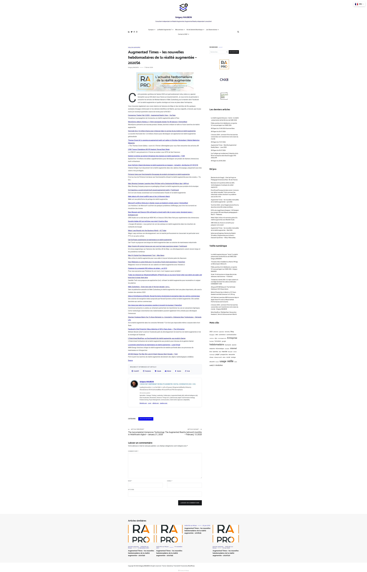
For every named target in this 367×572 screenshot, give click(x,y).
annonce (215, 331)
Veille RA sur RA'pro (134, 47)
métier (235, 351)
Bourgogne (211, 334)
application (221, 331)
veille (230, 361)
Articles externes (133, 546)
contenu (211, 338)
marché (224, 351)
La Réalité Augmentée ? (164, 29)
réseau (211, 357)
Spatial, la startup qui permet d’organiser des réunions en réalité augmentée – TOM (156, 156)
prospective (224, 354)
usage (223, 361)
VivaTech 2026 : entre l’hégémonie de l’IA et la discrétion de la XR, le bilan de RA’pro (225, 206)
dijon (216, 338)
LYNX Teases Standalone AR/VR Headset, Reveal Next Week (149, 149)
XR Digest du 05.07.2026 (218, 150)
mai (220, 351)
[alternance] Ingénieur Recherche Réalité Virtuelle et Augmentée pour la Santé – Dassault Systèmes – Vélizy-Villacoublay (223, 235)
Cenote (169, 566)
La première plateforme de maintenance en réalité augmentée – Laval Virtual (154, 345)
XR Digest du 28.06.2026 (218, 161)
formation (218, 341)
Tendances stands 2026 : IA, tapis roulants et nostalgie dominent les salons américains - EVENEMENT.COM (224, 282)
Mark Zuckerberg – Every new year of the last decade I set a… (149, 287)
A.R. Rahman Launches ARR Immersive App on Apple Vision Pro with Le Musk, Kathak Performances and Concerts (225, 299)
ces (216, 334)
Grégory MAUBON (183, 17)
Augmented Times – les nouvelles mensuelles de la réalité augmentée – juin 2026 (225, 201)
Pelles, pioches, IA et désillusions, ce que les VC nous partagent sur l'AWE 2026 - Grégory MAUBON (224, 269)
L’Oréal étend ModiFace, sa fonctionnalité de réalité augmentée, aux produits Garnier (157, 338)
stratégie (233, 357)
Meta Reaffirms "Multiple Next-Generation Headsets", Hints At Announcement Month (224, 313)
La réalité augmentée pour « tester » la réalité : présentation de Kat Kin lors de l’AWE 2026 (225, 119)
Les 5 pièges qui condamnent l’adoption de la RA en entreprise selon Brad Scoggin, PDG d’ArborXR (224, 155)
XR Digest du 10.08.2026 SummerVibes (223, 128)
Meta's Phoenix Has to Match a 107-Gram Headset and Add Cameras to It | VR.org (223, 293)
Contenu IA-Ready (184, 570)
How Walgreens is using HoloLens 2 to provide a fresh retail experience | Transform (156, 262)
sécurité (212, 361)
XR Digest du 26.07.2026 (218, 131)
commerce (222, 334)
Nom (130, 481)
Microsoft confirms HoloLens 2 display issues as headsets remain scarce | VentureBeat (158, 203)
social (228, 357)
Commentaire (133, 451)
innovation (227, 348)
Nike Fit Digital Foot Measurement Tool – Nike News (146, 255)
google (224, 341)
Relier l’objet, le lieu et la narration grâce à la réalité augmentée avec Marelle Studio (224, 218)
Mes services (179, 29)
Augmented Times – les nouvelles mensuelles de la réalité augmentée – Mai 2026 (225, 229)
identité (234, 345)
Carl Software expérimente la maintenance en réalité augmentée (150, 240)
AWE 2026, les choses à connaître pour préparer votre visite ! (222, 224)
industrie (212, 348)
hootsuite (228, 345)
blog (232, 331)
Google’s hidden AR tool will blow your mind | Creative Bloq (148, 221)
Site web (131, 489)
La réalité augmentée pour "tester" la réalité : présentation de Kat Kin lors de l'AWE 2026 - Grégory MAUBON (224, 256)
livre (210, 351)
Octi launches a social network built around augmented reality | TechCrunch (153, 190)
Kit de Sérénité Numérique (195, 29)
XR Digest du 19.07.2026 (218, 142)
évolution (219, 365)
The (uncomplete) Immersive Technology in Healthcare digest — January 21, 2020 (146, 432)
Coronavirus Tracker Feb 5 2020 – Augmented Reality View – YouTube (151, 115)
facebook (211, 341)
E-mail (169, 481)
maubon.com (163, 403)
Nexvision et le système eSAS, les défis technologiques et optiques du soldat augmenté (222, 185)
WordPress (191, 566)
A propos (151, 29)
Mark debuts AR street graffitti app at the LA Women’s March (149, 196)
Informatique (220, 348)
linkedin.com (143, 403)
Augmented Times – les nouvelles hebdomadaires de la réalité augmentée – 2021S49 (141, 553)
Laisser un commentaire (190, 503)
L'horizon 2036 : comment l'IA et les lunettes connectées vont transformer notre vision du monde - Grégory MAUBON (224, 307)
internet (233, 348)
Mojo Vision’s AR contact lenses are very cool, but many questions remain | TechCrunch (157, 246)
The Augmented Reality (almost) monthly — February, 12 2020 (183, 432)
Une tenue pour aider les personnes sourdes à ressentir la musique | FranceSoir (155, 305)
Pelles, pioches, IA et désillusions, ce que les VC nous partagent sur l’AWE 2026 (224, 124)
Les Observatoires (211, 29)
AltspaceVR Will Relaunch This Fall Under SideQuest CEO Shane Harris (223, 288)
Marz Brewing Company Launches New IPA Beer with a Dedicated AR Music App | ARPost (158, 183)
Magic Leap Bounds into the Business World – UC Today (147, 230)
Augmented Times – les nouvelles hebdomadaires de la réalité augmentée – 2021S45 (169, 553)
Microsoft (230, 351)
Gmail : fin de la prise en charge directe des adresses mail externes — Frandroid (224, 275)
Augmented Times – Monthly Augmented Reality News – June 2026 (223, 146)
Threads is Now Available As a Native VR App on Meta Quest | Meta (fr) (224, 263)
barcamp (227, 331)
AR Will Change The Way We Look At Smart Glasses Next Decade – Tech (153, 354)
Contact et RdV (182, 34)
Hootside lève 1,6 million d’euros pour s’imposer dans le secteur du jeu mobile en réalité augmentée (162, 131)
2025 (211, 331)
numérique (212, 354)
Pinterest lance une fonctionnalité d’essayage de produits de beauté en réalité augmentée (159, 174)
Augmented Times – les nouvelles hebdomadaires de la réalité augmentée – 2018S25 (197, 531)
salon (224, 357)
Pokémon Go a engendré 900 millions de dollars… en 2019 (147, 268)
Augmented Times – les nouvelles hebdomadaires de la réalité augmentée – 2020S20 (226, 553)
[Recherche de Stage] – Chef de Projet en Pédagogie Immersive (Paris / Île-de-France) (224, 178)
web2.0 (212, 365)
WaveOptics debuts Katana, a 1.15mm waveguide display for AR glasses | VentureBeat (157, 122)
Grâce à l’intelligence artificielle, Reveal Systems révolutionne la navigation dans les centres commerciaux (164, 296)
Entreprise (232, 338)
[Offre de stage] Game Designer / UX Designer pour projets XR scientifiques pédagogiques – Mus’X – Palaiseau (225, 212)
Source (130, 360)
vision (235, 361)
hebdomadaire (216, 344)
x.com (149, 403)
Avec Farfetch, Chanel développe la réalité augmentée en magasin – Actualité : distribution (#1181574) (163, 165)
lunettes (215, 351)
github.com (155, 403)
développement (222, 338)
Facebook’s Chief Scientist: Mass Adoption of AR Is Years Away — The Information (156, 329)
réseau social (218, 357)
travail (217, 361)
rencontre (232, 354)
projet (218, 354)
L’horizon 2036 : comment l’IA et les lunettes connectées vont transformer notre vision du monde (224, 137)
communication (231, 334)
